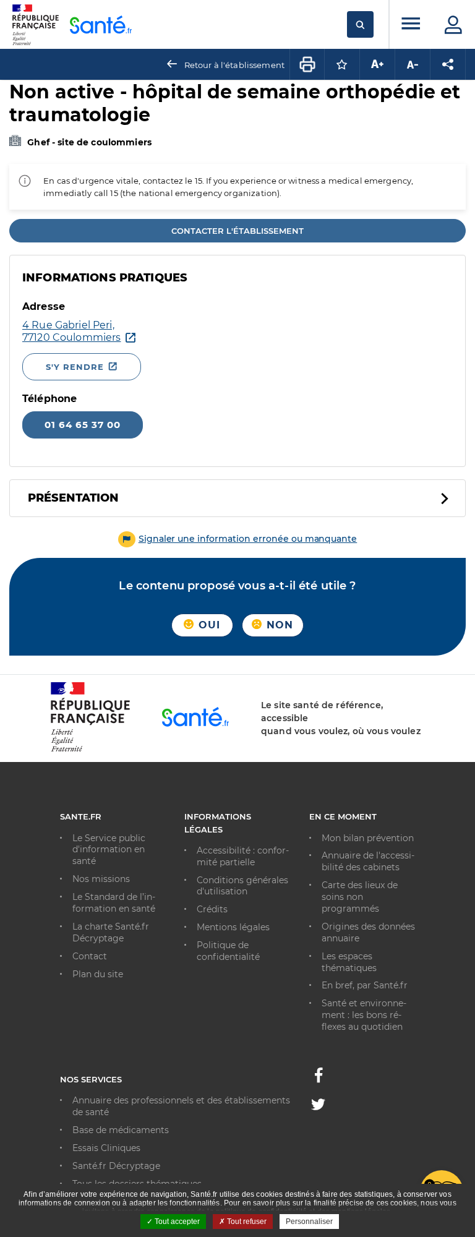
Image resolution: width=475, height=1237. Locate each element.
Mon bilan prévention (368, 838)
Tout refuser (246, 1221)
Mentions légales (233, 927)
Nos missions (101, 878)
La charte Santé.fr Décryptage (110, 932)
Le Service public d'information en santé (108, 850)
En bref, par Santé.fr (365, 985)
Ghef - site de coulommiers (89, 142)
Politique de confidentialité (228, 951)
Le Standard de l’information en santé (113, 902)
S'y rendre (75, 367)
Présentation (73, 498)
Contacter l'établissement (237, 231)
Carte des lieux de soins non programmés (360, 897)
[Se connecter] (453, 25)
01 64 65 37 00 (83, 424)
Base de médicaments (120, 1130)
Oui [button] (208, 625)
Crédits (212, 909)
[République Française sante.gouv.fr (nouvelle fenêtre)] (90, 749)
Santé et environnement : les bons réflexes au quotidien (364, 1015)
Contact (89, 956)
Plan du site (97, 974)
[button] (237, 538)
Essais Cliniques (106, 1148)
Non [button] (278, 625)
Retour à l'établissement (234, 65)
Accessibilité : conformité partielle (243, 856)
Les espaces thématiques (349, 962)
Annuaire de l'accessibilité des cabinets (368, 861)
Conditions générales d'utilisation (242, 886)
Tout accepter (176, 1221)
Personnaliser (309, 1221)
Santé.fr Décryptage (116, 1165)
